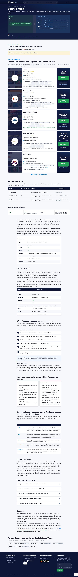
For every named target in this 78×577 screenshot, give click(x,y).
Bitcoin (13, 546)
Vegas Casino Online (30, 112)
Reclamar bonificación (63, 78)
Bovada (25, 70)
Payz (24, 546)
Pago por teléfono (21, 440)
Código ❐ (64, 82)
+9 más (53, 104)
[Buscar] (66, 2)
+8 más (46, 167)
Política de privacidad (10, 558)
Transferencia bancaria (21, 543)
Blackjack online (40, 2)
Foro (56, 2)
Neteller (45, 543)
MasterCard (34, 543)
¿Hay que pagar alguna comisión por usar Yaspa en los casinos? (33, 493)
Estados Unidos (29, 49)
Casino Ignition (28, 91)
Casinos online (49, 2)
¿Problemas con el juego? (11, 560)
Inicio (9, 6)
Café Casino (27, 154)
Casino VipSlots (28, 133)
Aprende (26, 2)
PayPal (19, 427)
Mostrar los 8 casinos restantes (39, 174)
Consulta (32, 2)
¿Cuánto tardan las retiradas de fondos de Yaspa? (29, 498)
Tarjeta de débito (21, 444)
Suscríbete (60, 570)
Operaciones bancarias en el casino (16, 6)
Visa (10, 543)
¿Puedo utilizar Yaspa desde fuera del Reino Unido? (30, 503)
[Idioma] (69, 2)
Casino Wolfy (14, 195)
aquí (29, 558)
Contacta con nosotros (10, 562)
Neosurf (33, 546)
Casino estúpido (14, 199)
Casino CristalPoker (13, 191)
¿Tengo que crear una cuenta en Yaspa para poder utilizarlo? (32, 484)
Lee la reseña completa (63, 84)
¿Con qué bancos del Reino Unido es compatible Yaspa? (31, 488)
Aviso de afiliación (9, 557)
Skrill (19, 434)
